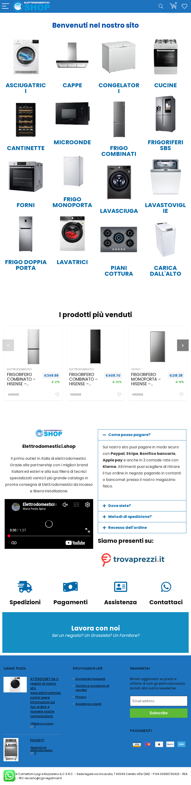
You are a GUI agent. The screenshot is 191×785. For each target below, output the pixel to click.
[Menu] (5, 6)
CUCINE (165, 85)
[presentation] (8, 345)
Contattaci (166, 602)
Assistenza (120, 602)
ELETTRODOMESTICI (19, 369)
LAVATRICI (72, 262)
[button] (142, 434)
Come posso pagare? (129, 434)
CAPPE (72, 85)
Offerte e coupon (41, 723)
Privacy (80, 697)
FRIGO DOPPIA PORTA (26, 265)
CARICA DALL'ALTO (165, 271)
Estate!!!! (37, 740)
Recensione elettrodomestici (41, 748)
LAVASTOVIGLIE (165, 208)
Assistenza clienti (88, 704)
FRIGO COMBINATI (118, 151)
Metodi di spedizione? (130, 516)
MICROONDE (72, 142)
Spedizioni (25, 602)
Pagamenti (70, 602)
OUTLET (135, 369)
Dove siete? (119, 505)
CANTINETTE (25, 148)
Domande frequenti (90, 679)
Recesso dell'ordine (127, 527)
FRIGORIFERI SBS (165, 145)
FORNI (26, 205)
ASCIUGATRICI (26, 88)
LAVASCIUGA (119, 211)
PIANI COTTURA (119, 271)
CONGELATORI (119, 88)
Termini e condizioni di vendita (92, 688)
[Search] (161, 6)
